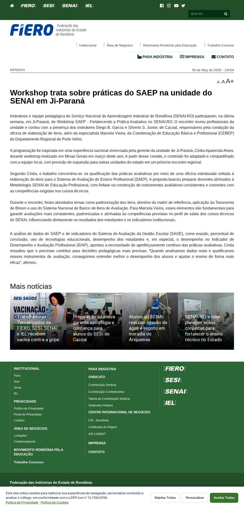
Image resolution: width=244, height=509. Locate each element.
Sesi (17, 381)
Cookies (19, 420)
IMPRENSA (97, 443)
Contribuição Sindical (102, 385)
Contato (225, 57)
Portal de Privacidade (28, 414)
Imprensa (194, 57)
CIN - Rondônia (98, 420)
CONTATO (96, 452)
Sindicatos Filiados (100, 405)
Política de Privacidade (29, 408)
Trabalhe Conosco (29, 462)
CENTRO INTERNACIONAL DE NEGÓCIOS (119, 412)
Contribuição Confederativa (106, 391)
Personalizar (195, 497)
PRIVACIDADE (25, 401)
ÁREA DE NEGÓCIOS (30, 428)
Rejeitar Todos (165, 497)
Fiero (17, 375)
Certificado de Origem (102, 427)
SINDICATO (96, 377)
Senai (17, 387)
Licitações (20, 435)
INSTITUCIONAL (27, 368)
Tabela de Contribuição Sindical (109, 398)
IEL (16, 393)
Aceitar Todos (224, 497)
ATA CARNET (97, 434)
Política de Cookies (55, 502)
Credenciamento (25, 441)
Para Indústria (157, 57)
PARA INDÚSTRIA (102, 369)
